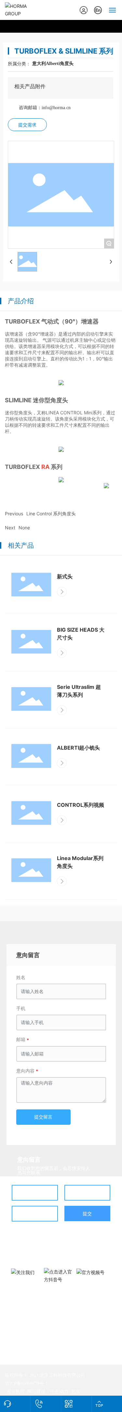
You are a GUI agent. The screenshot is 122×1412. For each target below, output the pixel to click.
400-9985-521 (56, 1249)
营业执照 (16, 1391)
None (24, 527)
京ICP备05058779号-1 (26, 1383)
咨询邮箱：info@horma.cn (45, 107)
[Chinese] (98, 9)
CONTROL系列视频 (80, 805)
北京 (75, 1391)
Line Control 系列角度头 (51, 513)
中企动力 (59, 1391)
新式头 (65, 576)
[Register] (84, 9)
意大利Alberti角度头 (53, 63)
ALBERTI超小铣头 (78, 747)
